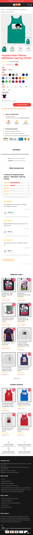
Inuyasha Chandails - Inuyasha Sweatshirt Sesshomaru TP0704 (7, 369)
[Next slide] (30, 29)
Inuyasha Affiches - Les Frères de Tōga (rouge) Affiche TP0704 (23, 319)
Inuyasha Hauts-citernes (7, 12)
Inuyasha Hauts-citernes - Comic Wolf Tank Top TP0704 (8, 430)
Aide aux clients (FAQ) (6, 507)
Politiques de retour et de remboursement (11, 503)
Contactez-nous (5, 505)
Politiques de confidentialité (7, 483)
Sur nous (3, 479)
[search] (28, 5)
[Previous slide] (3, 29)
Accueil (3, 9)
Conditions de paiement (6, 500)
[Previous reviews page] (22, 264)
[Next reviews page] (29, 264)
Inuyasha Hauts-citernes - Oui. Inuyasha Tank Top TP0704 (23, 369)
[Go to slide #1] (4, 49)
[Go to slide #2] (12, 49)
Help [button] (30, 533)
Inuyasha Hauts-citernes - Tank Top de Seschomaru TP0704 (23, 430)
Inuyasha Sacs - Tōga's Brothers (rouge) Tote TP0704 (7, 295)
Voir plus (16, 378)
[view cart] (31, 5)
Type (3, 67)
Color (3, 72)
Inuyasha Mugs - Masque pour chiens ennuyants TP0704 (8, 319)
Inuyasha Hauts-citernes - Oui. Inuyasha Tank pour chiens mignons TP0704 (8, 405)
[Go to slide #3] (20, 49)
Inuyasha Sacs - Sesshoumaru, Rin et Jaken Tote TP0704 (23, 295)
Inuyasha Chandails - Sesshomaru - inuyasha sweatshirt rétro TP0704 (23, 344)
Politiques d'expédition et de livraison (9, 498)
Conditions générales (6, 481)
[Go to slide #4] (28, 49)
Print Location (5, 92)
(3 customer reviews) (14, 61)
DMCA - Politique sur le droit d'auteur (9, 485)
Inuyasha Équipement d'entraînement (16, 9)
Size (3, 84)
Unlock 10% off (3, 528)
